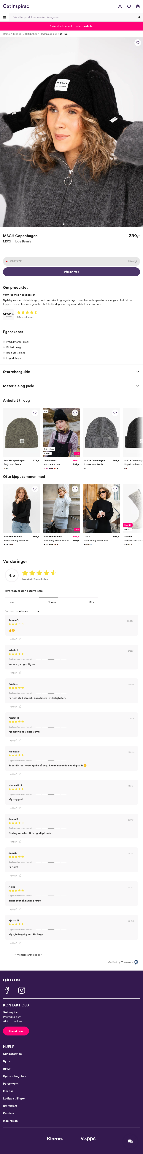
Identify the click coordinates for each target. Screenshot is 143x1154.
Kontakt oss (16, 1031)
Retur (6, 1068)
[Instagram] (21, 990)
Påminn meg (71, 271)
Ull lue (64, 33)
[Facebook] (6, 990)
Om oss (8, 1091)
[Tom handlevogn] (137, 6)
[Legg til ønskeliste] (137, 42)
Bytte (6, 1061)
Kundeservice (12, 1054)
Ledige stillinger (14, 1098)
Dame (6, 33)
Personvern (10, 1083)
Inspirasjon (10, 1121)
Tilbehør (17, 33)
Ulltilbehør (31, 33)
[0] (128, 6)
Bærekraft (10, 1106)
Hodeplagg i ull (48, 33)
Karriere (8, 1113)
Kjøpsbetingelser (14, 1076)
